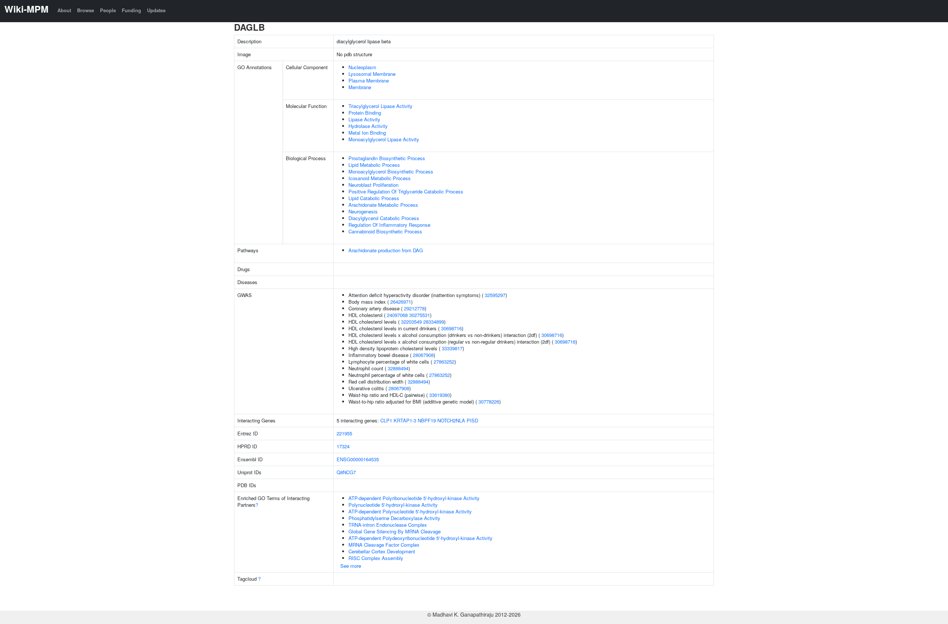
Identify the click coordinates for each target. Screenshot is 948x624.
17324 (343, 446)
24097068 (397, 314)
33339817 (452, 348)
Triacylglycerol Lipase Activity (380, 105)
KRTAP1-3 (405, 420)
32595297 (495, 294)
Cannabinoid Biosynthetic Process (385, 231)
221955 (344, 433)
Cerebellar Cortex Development (381, 551)
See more (350, 565)
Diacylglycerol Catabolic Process (383, 218)
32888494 (398, 368)
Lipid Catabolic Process (373, 198)
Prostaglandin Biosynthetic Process (386, 158)
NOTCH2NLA (451, 420)
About (64, 10)
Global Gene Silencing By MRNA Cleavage (394, 531)
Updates (156, 10)
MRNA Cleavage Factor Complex (384, 544)
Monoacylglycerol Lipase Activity (383, 139)
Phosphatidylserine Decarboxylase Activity (394, 518)
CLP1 (386, 420)
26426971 (400, 301)
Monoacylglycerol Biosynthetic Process (390, 171)
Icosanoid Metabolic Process (379, 178)
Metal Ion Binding (367, 132)
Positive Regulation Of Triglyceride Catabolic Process (405, 191)
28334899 (433, 321)
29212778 (414, 308)
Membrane (359, 87)
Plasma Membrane (368, 80)
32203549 (411, 321)
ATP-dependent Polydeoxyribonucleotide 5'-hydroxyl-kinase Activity (420, 538)
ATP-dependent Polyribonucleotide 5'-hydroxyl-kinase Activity (414, 498)
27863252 (444, 361)
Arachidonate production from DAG (385, 250)
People (108, 10)
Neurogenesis (363, 211)
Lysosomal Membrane (371, 73)
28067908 (423, 354)
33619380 (439, 394)
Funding (131, 10)
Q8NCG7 (346, 472)
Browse (85, 10)
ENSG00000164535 (358, 459)
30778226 (488, 401)
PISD (472, 420)
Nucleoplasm (362, 67)
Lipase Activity (364, 119)
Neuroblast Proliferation (373, 184)
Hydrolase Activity (368, 125)
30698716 (451, 328)
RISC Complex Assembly (375, 557)
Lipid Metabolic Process (374, 164)
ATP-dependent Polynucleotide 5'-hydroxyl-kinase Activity (410, 511)
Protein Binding (364, 112)
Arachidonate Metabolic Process (383, 204)
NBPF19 (427, 420)
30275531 (419, 314)
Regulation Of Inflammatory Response (389, 224)
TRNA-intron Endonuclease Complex (387, 524)
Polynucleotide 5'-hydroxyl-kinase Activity (393, 504)
